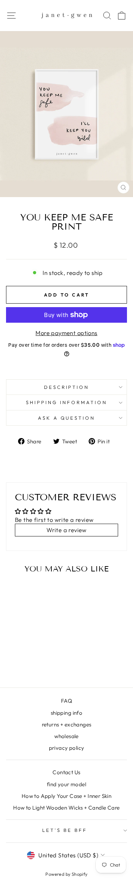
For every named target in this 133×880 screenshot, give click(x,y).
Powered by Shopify (66, 874)
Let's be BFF (64, 830)
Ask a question (66, 418)
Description (66, 387)
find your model (66, 784)
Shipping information (66, 402)
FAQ (66, 700)
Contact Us (66, 772)
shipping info (66, 712)
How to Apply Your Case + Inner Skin (67, 796)
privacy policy (66, 747)
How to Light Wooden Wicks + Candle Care (66, 807)
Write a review (66, 530)
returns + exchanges (67, 724)
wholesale (66, 736)
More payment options (66, 333)
